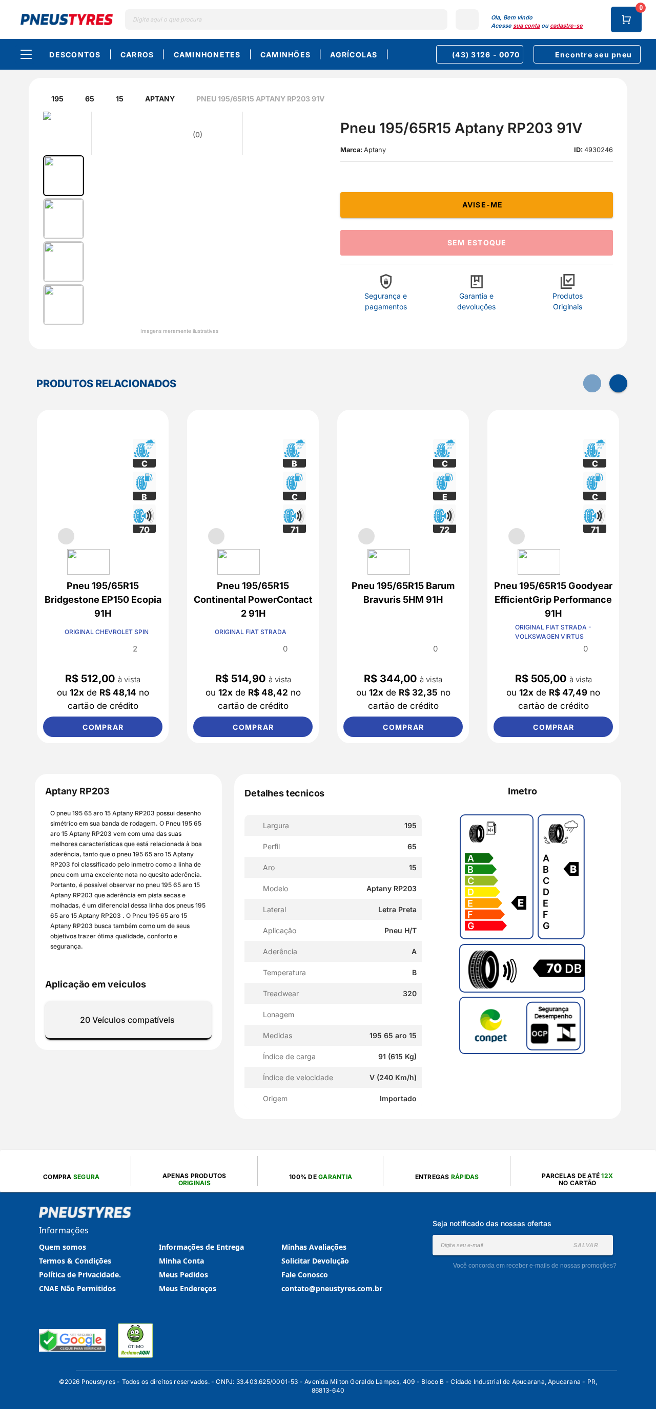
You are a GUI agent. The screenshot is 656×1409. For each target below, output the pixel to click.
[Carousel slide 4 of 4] (140, 536)
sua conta (526, 25)
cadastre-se (566, 25)
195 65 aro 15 (92, 813)
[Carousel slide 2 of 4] (91, 536)
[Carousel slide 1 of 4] (66, 536)
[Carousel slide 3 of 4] (115, 536)
